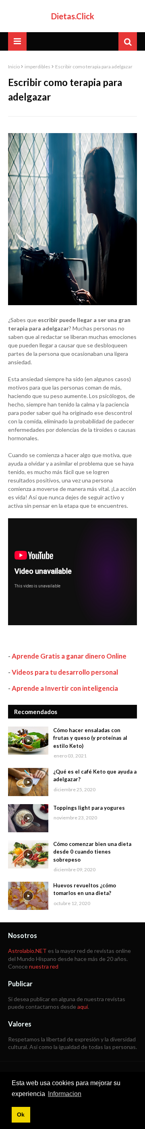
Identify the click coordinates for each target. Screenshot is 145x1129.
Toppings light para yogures (89, 808)
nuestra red (43, 966)
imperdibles (37, 67)
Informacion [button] (64, 1093)
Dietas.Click (72, 16)
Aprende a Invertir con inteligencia (65, 688)
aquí (82, 1006)
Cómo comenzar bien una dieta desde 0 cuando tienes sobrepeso (92, 852)
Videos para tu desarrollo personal (65, 672)
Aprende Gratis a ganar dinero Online (69, 656)
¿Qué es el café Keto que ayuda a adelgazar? (95, 775)
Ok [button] (21, 1114)
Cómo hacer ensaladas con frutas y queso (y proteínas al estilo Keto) (90, 738)
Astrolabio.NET (27, 950)
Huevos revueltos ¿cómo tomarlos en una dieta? (84, 889)
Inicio (14, 67)
